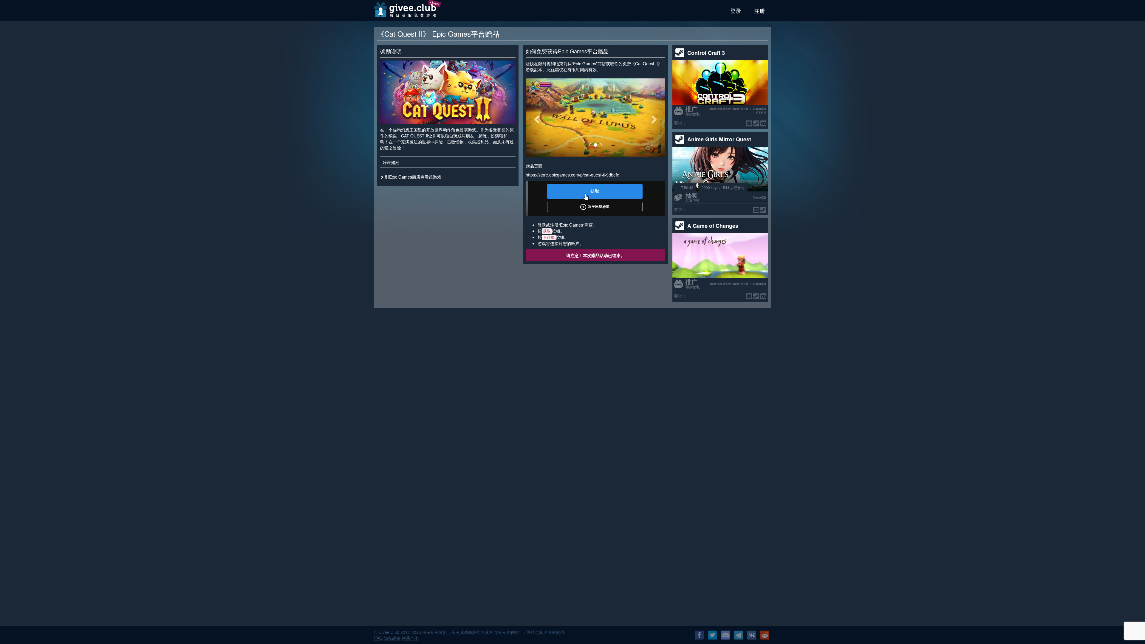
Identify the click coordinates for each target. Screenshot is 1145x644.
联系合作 (410, 638)
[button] (536, 117)
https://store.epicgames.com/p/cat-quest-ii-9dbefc (572, 175)
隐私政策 (392, 638)
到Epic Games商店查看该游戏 (413, 177)
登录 (735, 10)
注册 (759, 10)
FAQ (378, 638)
